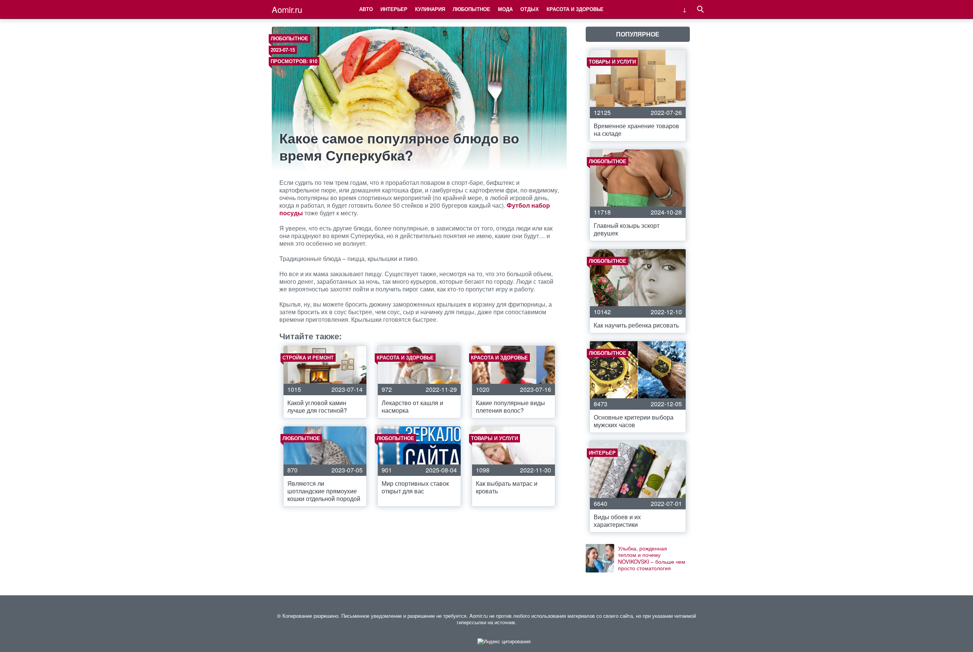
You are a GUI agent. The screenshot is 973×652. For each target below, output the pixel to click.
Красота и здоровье (575, 9)
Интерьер (393, 9)
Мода (505, 9)
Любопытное (471, 9)
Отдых (529, 9)
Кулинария (430, 9)
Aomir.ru (287, 9)
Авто (366, 9)
